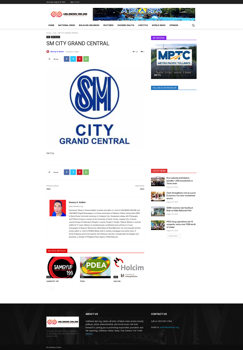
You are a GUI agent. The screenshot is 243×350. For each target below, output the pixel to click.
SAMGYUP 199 (52, 281)
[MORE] (89, 334)
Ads (54, 33)
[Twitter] (73, 59)
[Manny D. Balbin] (48, 51)
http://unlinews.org (76, 206)
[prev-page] (48, 288)
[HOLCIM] (128, 267)
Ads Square (55, 37)
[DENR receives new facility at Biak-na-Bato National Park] (158, 211)
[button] (193, 25)
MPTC (157, 75)
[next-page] (52, 288)
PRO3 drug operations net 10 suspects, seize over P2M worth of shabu (181, 224)
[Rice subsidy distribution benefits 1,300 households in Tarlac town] (158, 181)
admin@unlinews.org (169, 327)
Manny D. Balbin (57, 51)
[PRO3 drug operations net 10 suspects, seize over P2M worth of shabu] (158, 225)
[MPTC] (174, 61)
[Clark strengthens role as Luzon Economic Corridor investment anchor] (158, 196)
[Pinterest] (79, 59)
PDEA (82, 281)
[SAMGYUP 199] (61, 267)
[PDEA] (95, 267)
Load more (172, 236)
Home (48, 33)
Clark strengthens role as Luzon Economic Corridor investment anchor (181, 196)
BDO (142, 189)
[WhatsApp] (86, 59)
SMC (48, 189)
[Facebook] (66, 59)
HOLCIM (116, 281)
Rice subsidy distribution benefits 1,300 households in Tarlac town (179, 181)
